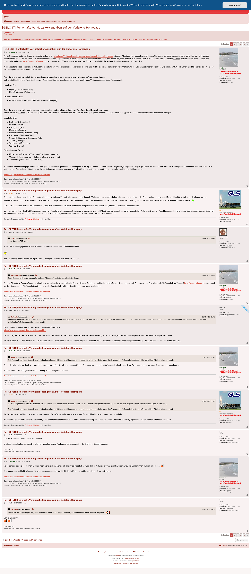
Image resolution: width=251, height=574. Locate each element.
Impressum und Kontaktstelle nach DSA (122, 552)
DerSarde (14, 317)
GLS (12, 238)
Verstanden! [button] (235, 5)
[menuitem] (6, 17)
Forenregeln (8, 34)
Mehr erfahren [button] (195, 5)
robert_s (14, 357)
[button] (247, 44)
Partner (150, 552)
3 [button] (237, 44)
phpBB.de (135, 561)
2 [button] (234, 44)
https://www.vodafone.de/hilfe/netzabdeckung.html (25, 330)
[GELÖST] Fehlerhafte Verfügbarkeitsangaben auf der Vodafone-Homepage (51, 27)
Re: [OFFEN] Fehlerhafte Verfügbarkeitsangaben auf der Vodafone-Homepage (43, 190)
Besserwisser (16, 275)
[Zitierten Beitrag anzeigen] (29, 238)
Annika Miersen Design (131, 558)
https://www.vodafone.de (33, 61)
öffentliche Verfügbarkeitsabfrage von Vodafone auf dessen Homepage (83, 56)
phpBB (117, 555)
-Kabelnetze (32, 219)
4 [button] (240, 44)
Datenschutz (142, 552)
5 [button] (244, 44)
